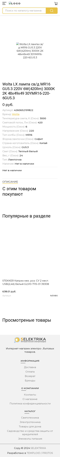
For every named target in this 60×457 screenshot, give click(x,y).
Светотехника (30, 417)
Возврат (30, 376)
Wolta (15, 114)
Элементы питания (30, 438)
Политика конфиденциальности (30, 403)
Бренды (30, 380)
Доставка (30, 367)
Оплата (30, 371)
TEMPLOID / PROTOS (40, 452)
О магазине (30, 399)
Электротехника (30, 422)
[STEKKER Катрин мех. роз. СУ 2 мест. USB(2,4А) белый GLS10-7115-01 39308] (30, 250)
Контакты (30, 394)
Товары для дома (30, 426)
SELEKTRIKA (38, 448)
